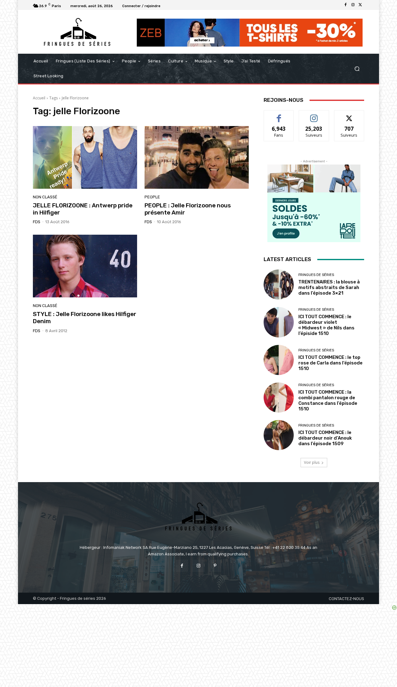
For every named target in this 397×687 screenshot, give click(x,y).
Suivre (314, 115)
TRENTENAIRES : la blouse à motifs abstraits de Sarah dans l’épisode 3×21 (329, 287)
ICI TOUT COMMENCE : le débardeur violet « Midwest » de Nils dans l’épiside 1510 (326, 325)
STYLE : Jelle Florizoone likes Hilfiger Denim (84, 317)
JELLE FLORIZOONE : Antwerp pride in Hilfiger (82, 209)
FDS (36, 221)
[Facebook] (345, 5)
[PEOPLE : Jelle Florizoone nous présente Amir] (197, 157)
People (152, 197)
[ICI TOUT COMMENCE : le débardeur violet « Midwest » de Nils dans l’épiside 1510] (279, 322)
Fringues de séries (316, 275)
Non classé (45, 197)
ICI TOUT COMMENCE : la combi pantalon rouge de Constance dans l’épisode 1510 (327, 400)
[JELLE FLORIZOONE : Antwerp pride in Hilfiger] (85, 157)
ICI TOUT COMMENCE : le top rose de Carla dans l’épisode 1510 (330, 363)
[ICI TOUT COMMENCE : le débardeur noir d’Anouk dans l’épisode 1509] (279, 435)
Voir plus (311, 462)
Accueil (39, 98)
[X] (360, 5)
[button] (357, 68)
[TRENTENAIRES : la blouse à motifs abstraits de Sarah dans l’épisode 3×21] (279, 284)
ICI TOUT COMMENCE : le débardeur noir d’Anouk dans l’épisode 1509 (325, 438)
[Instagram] (353, 5)
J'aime (278, 115)
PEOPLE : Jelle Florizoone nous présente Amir (188, 209)
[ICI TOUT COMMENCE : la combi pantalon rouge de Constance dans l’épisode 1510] (279, 397)
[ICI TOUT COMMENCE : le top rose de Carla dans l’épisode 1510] (279, 360)
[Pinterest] (215, 566)
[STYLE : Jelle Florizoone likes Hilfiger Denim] (85, 266)
